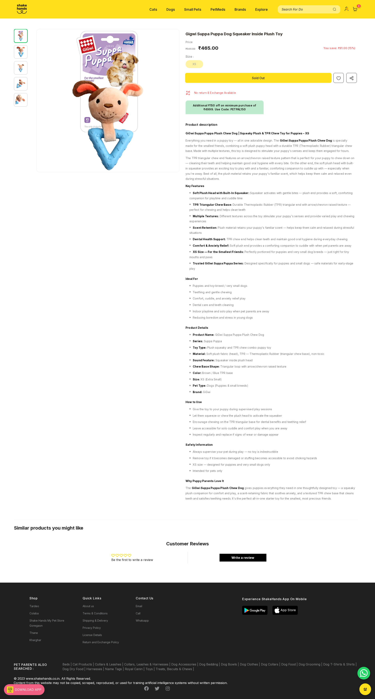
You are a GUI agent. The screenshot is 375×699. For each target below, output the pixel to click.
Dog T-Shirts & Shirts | (340, 664)
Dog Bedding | (210, 664)
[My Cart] (355, 9)
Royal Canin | (135, 669)
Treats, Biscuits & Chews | (175, 669)
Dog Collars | (271, 664)
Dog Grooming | (311, 664)
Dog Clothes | (250, 664)
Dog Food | (290, 664)
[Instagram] (167, 688)
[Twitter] (157, 688)
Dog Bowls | (230, 664)
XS (194, 64)
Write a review (242, 558)
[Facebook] (146, 688)
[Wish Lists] (338, 78)
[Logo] (22, 9)
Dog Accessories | (185, 664)
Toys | (151, 669)
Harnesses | (95, 669)
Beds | (67, 664)
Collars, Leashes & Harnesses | (147, 664)
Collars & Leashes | (109, 664)
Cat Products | (84, 664)
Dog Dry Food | (74, 669)
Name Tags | (115, 669)
